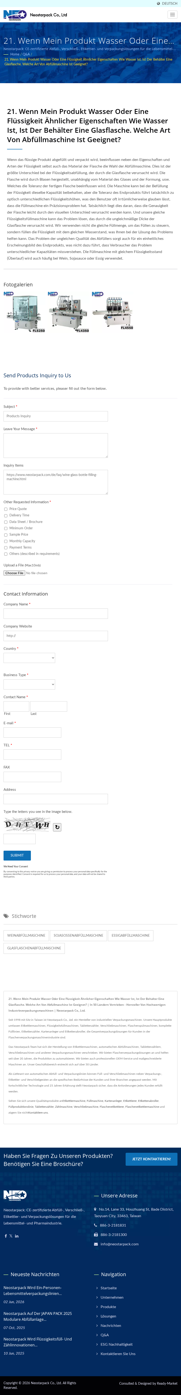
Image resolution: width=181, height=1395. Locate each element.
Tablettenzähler (44, 1106)
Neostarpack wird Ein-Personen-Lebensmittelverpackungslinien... (33, 1290)
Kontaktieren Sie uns (118, 1354)
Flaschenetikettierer (112, 1106)
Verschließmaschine (86, 1106)
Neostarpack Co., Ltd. (46, 1383)
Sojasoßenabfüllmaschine (78, 935)
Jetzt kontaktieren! (151, 1159)
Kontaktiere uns (38, 1112)
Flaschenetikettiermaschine (142, 1106)
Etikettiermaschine (73, 1100)
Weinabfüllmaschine (26, 935)
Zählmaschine (63, 1106)
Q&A (26, 54)
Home (14, 54)
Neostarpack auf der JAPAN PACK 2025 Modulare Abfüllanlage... (38, 1316)
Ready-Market (167, 1383)
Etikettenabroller (148, 1100)
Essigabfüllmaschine (131, 935)
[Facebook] (6, 1236)
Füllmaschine (95, 1100)
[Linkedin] (16, 1236)
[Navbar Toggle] (172, 15)
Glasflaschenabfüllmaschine (34, 948)
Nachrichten (111, 1326)
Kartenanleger (113, 1100)
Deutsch (169, 3)
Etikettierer (130, 1100)
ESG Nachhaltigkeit (117, 1344)
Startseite (109, 1288)
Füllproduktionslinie (20, 1106)
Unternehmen (112, 1297)
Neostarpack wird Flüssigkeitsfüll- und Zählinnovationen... (38, 1342)
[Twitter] (11, 1236)
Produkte (108, 1307)
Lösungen (108, 1316)
